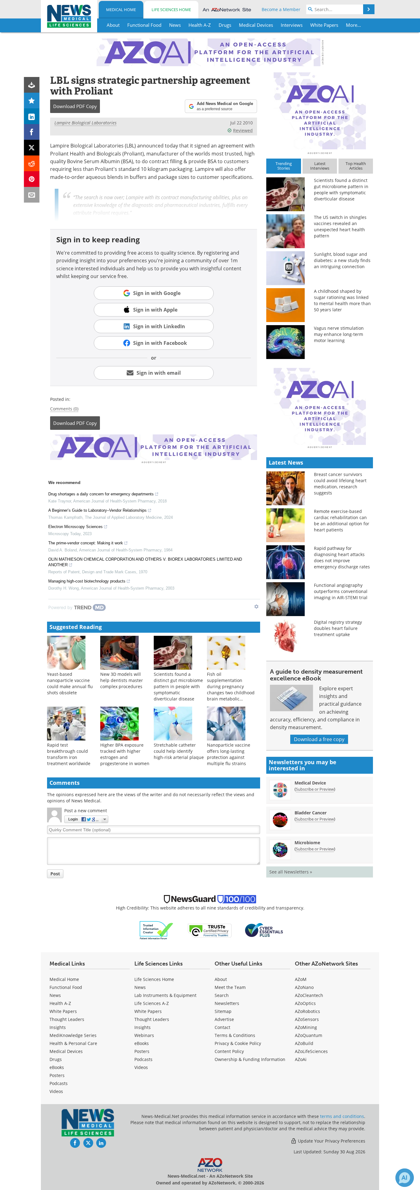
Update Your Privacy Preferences (331, 1141)
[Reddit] (32, 163)
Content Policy (229, 1051)
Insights (58, 1027)
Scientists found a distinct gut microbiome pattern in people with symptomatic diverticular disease (178, 686)
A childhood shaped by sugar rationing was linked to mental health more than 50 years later (342, 300)
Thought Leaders (67, 1019)
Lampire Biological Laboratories (85, 123)
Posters (57, 1075)
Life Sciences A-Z (151, 1003)
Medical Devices (66, 1051)
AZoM (301, 979)
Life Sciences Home (171, 9)
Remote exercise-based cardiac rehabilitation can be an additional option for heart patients (341, 520)
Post (55, 874)
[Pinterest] (32, 179)
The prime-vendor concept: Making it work (85, 543)
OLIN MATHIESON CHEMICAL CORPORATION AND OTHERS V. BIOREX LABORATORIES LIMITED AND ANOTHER (145, 562)
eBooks (57, 1067)
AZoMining (306, 1027)
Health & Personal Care (73, 1043)
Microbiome (307, 842)
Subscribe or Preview (315, 789)
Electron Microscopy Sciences (75, 526)
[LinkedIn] (32, 116)
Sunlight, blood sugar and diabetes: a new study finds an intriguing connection (342, 260)
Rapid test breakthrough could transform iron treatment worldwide (68, 754)
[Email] (32, 195)
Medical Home (121, 9)
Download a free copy (319, 739)
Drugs (56, 1059)
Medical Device (310, 783)
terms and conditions (342, 1116)
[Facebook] (32, 132)
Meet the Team (230, 987)
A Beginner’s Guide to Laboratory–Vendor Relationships (97, 510)
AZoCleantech (309, 995)
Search (222, 995)
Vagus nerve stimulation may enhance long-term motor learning (339, 334)
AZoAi (301, 1059)
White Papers (63, 1011)
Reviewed (243, 130)
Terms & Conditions (235, 1035)
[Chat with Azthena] (404, 1177)
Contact (222, 1027)
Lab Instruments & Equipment (165, 995)
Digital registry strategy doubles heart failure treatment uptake (338, 628)
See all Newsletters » (290, 872)
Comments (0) (64, 409)
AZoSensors (307, 1019)
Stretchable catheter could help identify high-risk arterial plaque (179, 751)
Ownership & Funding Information (250, 1059)
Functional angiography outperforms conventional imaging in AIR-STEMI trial (340, 591)
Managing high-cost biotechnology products (86, 581)
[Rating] (32, 100)
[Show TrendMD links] (256, 606)
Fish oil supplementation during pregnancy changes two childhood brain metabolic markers (231, 689)
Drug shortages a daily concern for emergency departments (101, 494)
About (221, 979)
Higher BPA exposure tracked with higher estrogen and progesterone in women (124, 754)
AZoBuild (304, 1043)
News (55, 995)
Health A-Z (60, 1003)
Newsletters (227, 1003)
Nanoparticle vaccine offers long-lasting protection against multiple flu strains (228, 754)
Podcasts (59, 1083)
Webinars (144, 1035)
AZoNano (304, 987)
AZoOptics (305, 1003)
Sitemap (223, 1011)
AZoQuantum (308, 1035)
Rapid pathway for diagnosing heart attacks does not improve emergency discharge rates (342, 557)
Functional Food (66, 987)
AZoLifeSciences (311, 1051)
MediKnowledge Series (73, 1035)
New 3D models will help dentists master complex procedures (121, 680)
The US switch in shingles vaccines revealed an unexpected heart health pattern (340, 226)
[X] (32, 147)
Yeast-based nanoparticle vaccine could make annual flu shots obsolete (70, 683)
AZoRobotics (307, 1011)
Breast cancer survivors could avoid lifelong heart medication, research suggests (340, 483)
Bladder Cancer (311, 813)
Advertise (224, 1019)
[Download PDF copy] (32, 85)
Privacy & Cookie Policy (238, 1043)
